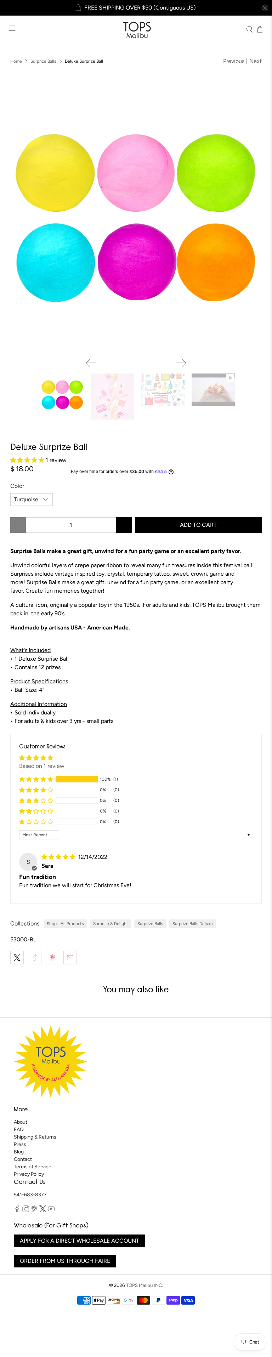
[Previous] (91, 363)
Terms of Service (32, 1167)
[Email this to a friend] (70, 957)
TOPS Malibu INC (144, 1285)
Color (17, 486)
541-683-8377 (30, 1195)
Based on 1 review (41, 766)
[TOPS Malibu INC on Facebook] (17, 1211)
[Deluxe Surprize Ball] (136, 219)
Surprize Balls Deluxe (192, 923)
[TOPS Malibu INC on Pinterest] (34, 1211)
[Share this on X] (17, 957)
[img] (59, 857)
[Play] (136, 223)
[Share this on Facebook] (34, 957)
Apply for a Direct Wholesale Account (79, 1240)
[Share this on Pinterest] (52, 957)
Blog (19, 1152)
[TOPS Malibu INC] (136, 29)
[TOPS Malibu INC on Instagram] (25, 1211)
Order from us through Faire (65, 1261)
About (20, 1122)
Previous (233, 61)
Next (255, 61)
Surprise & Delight (110, 923)
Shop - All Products (65, 923)
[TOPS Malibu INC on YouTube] (51, 1211)
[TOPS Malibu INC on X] (42, 1211)
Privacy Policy (29, 1174)
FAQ (19, 1130)
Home (16, 61)
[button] (28, 460)
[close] (264, 7)
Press (20, 1144)
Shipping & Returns (35, 1137)
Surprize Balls (43, 61)
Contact (23, 1159)
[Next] (181, 363)
